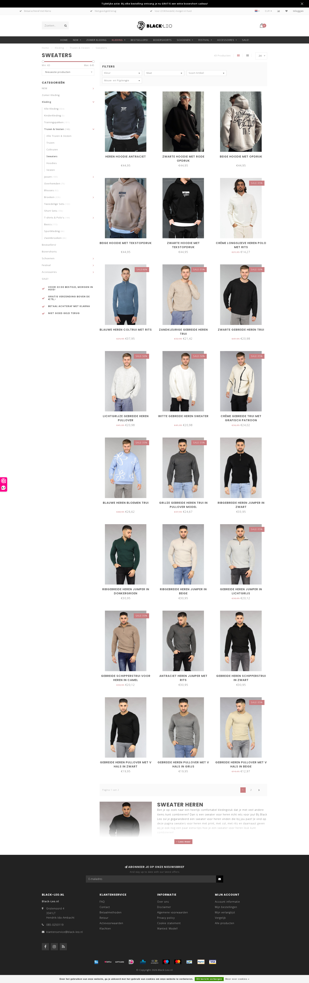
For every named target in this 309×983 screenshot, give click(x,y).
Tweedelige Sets (57, 204)
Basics (51, 224)
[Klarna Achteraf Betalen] (154, 962)
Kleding (117, 40)
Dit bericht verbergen (209, 979)
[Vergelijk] (278, 11)
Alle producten (224, 923)
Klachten (105, 928)
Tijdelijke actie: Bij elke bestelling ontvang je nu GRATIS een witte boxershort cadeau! (154, 3)
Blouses (51, 190)
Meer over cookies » (237, 979)
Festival (203, 40)
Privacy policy (166, 917)
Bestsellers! (139, 40)
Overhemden (54, 183)
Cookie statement (169, 923)
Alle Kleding (54, 108)
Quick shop (127, 155)
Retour (104, 917)
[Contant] (119, 962)
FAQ (102, 901)
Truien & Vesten (57, 129)
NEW (76, 40)
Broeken (52, 197)
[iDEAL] (131, 962)
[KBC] (142, 962)
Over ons (163, 901)
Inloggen (298, 11)
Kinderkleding (54, 115)
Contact (105, 907)
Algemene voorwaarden (172, 912)
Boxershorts (162, 40)
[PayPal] (201, 962)
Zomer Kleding (96, 40)
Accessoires (225, 40)
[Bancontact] (189, 962)
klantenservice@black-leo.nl (64, 932)
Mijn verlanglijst (225, 912)
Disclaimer (164, 907)
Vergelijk (220, 917)
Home (64, 40)
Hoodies (51, 163)
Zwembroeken (55, 238)
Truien (50, 142)
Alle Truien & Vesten (59, 135)
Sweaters (52, 156)
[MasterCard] (177, 962)
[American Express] (96, 962)
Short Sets (53, 210)
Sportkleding (54, 231)
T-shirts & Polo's (57, 217)
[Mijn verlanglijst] (286, 11)
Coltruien (52, 149)
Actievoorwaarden (111, 923)
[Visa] (212, 962)
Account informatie (227, 901)
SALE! (245, 40)
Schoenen (183, 40)
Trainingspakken (57, 122)
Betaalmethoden (111, 912)
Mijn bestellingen (226, 907)
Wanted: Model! (167, 928)
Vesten (50, 170)
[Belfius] (108, 962)
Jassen (51, 176)
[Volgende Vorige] (259, 790)
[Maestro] (166, 962)
